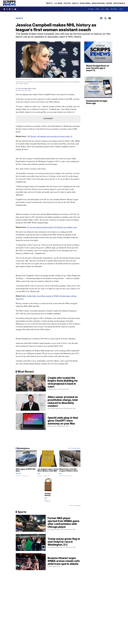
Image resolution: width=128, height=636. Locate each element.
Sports (19, 18)
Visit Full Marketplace (74, 448)
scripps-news (10, 9)
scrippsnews (5, 9)
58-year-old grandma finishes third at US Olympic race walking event (52, 227)
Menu (48, 3)
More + (122, 9)
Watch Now (118, 3)
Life (102, 9)
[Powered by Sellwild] (77, 505)
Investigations (98, 3)
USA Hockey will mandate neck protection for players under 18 (49, 136)
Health (75, 3)
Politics (67, 3)
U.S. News (58, 3)
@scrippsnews (15, 9)
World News (85, 3)
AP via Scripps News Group (27, 88)
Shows (109, 3)
